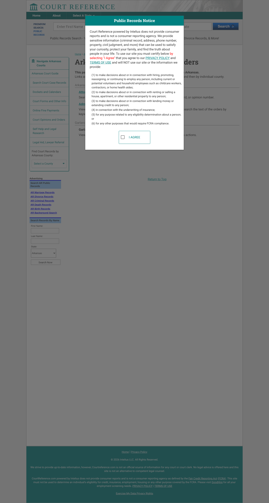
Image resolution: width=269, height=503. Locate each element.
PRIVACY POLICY (158, 58)
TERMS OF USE (100, 62)
